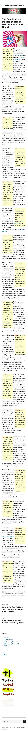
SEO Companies (8, 639)
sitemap (4, 654)
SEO (14, 592)
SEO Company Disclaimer (11, 642)
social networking (17, 595)
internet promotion (8, 536)
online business (18, 55)
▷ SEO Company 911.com (13, 5)
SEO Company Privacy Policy (12, 644)
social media (10, 595)
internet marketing (21, 592)
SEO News (7, 646)
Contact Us (7, 637)
